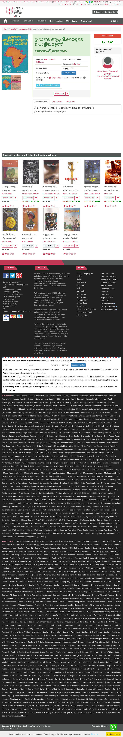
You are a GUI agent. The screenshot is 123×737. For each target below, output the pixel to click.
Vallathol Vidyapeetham (67, 527)
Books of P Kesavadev (96, 615)
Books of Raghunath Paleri (67, 599)
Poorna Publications (70, 194)
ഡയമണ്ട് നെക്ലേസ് (31, 234)
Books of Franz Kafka (111, 605)
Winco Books (77, 534)
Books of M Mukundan (103, 545)
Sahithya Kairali (29, 507)
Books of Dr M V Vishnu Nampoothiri (26, 632)
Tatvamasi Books (88, 520)
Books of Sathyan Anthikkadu (40, 676)
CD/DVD (47, 416)
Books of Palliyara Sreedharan (87, 541)
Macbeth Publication (74, 466)
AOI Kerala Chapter (19, 396)
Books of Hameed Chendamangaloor (83, 662)
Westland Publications (62, 534)
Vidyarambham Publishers (23, 530)
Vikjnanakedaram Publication (65, 530)
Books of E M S (8, 609)
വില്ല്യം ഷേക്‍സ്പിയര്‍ (10, 238)
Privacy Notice (106, 286)
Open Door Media (38, 487)
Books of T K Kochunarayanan (68, 709)
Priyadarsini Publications (22, 500)
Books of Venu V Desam (74, 642)
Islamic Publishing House (23, 450)
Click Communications (17, 419)
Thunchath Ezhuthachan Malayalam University (52, 523)
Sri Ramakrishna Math (39, 517)
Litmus (4, 466)
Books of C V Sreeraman (81, 703)
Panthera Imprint (80, 490)
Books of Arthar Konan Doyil (24, 679)
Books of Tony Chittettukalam (98, 642)
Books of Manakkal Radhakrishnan (106, 706)
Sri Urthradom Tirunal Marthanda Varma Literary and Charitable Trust (77, 517)
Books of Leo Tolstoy (55, 562)
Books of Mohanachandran (22, 605)
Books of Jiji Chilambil (46, 666)
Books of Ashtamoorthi (11, 635)
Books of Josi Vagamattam (44, 575)
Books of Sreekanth (112, 632)
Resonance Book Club (111, 503)
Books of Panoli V (86, 599)
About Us (104, 292)
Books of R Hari (105, 662)
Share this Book (69, 73)
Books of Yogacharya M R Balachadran (64, 693)
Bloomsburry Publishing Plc (46, 409)
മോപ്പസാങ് (27, 238)
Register (109, 4)
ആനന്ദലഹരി (110, 187)
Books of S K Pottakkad (82, 545)
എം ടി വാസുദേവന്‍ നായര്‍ (33, 191)
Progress (51, 500)
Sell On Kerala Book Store (87, 309)
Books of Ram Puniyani (80, 706)
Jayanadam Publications (64, 450)
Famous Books (15, 433)
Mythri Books (110, 476)
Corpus (70, 419)
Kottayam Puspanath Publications (106, 460)
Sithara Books (7, 513)
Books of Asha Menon (96, 602)
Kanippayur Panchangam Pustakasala (16, 456)
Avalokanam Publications (96, 403)
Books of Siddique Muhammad (57, 646)
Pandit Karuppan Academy (61, 490)
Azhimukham (18, 406)
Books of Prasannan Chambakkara (65, 669)
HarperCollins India (104, 440)
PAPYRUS (113, 490)
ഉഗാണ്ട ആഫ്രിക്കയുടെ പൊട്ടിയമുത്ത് (58, 42)
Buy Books (72, 21)
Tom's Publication (79, 523)
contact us (13, 380)
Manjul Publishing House (12, 473)
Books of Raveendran (17, 585)
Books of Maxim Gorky (110, 652)
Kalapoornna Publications (75, 453)
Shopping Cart (81, 4)
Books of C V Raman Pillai (36, 693)
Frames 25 (76, 433)
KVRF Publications (29, 463)
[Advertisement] (61, 131)
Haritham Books (80, 440)
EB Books (48, 429)
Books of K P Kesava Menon (24, 568)
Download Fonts (107, 304)
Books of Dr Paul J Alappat (28, 629)
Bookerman (43, 413)
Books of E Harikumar (60, 706)
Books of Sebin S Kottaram (99, 646)
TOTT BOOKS (93, 523)
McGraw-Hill (70, 476)
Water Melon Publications (41, 534)
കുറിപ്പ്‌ (13, 29)
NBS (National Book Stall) (56, 480)
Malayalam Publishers (40, 470)
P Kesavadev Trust (94, 487)
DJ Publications (78, 426)
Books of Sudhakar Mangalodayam (74, 565)
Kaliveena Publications (95, 453)
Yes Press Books (9, 537)
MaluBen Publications (59, 470)
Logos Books (47, 466)
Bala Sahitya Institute (33, 406)
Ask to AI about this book (47, 85)
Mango (118, 470)
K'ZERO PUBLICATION (42, 453)
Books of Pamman (67, 555)
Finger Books (28, 433)
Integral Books (74, 446)
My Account (87, 21)
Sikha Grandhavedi (94, 510)
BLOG (115, 21)
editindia (57, 429)
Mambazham (75, 470)
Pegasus (34, 493)
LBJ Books (69, 463)
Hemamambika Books (17, 443)
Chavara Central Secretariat (90, 416)
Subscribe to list (78, 365)
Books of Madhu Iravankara (58, 703)
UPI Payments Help (108, 310)
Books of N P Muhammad (33, 635)
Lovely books (59, 466)
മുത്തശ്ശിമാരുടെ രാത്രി (94, 187)
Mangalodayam (107, 470)
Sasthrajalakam (24, 510)
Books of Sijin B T (112, 689)
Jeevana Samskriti (82, 450)
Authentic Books (78, 403)
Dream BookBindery (21, 429)
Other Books (80, 487)
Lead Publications (82, 463)
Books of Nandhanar (111, 635)
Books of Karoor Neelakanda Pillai (59, 635)
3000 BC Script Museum (38, 396)
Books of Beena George (68, 679)
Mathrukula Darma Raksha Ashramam (18, 476)
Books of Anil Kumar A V (66, 575)
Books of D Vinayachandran (95, 649)
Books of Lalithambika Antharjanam (61, 699)
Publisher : (45, 61)
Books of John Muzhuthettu (13, 706)
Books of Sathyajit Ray (20, 652)
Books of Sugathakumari (20, 686)
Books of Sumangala (29, 588)
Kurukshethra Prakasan (11, 463)
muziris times (97, 476)
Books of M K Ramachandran (68, 652)
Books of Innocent (95, 689)
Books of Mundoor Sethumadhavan (29, 696)
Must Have (54, 541)
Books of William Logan (11, 672)
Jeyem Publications (98, 450)
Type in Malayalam (108, 307)
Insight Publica (61, 446)
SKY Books (36, 513)
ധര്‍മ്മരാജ (68, 187)
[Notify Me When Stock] (36, 246)
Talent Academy (73, 520)
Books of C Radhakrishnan (72, 548)
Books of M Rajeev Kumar (65, 713)
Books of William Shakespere (25, 615)
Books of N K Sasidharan (47, 612)
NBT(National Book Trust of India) (81, 480)
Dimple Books (7, 426)
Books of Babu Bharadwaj (71, 649)
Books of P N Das (25, 602)
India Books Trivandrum (95, 443)
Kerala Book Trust (85, 456)
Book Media (116, 409)
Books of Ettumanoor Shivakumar (85, 552)
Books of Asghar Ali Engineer (65, 676)
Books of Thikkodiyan (44, 713)
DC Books (14, 423)
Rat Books (28, 503)
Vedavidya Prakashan (107, 527)
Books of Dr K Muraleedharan (108, 713)
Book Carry (105, 409)
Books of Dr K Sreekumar (62, 558)
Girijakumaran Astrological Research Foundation (27, 436)
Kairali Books (58, 453)
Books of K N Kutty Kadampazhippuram (44, 642)
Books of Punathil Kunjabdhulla (47, 548)
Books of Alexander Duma (52, 629)
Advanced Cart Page (109, 277)
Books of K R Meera (66, 578)
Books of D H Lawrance (56, 662)
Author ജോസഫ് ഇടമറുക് (103, 51)
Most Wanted (42, 541)
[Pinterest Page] (19, 278)
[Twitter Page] (13, 278)
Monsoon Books (83, 476)
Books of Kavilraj (42, 669)
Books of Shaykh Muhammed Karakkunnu (61, 696)
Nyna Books (8, 487)
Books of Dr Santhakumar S (76, 639)
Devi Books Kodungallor (82, 423)
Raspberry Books (15, 503)
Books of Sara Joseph (111, 572)
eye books (106, 429)
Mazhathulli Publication (55, 476)
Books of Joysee (93, 562)
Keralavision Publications (69, 460)
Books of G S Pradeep (90, 669)
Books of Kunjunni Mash (13, 699)
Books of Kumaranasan (40, 558)
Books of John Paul (18, 622)
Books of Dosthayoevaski (64, 622)
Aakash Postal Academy (59, 396)
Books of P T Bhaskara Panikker (91, 676)
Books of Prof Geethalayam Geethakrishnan (44, 656)
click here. (92, 380)
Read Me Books (40, 503)
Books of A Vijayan (104, 619)
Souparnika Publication (84, 513)
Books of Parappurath (61, 595)
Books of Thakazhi (25, 548)
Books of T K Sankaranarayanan (107, 703)
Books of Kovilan (97, 565)
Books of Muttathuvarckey (97, 612)
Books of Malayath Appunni (103, 595)
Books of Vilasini (113, 592)
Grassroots (85, 436)
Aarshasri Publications (79, 396)
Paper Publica (94, 490)
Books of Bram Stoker (52, 632)
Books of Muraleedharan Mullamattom (40, 578)
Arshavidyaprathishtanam (12, 403)
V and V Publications (48, 527)
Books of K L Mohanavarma (37, 706)
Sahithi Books (15, 507)
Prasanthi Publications (86, 497)
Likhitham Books (97, 463)
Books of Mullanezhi (50, 649)
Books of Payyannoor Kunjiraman (37, 595)
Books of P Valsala (50, 555)
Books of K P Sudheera (87, 699)
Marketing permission (62, 365)
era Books (81, 429)
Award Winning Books (25, 541)
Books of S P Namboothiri (53, 672)
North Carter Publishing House (87, 483)
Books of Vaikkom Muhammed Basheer (55, 545)
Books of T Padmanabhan (47, 592)
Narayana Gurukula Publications (31, 480)
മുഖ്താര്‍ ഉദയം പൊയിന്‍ (53, 238)
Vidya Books (6, 530)
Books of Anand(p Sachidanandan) (90, 578)
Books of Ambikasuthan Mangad (15, 716)
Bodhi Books (94, 409)
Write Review (57, 102)
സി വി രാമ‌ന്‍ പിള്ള (71, 191)
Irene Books (87, 446)
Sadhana (5, 507)
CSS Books (79, 419)
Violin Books (83, 530)
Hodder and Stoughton (50, 443)
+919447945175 (98, 2)
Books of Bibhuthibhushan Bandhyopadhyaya (55, 582)
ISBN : (72, 60)
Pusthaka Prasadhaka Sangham (69, 500)
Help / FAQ (105, 301)
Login (118, 4)
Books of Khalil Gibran (111, 552)
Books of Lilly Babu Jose (35, 699)
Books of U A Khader (46, 568)
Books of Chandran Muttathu (13, 689)
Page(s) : (68, 69)
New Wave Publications (18, 483)
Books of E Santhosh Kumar (40, 622)
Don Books (103, 426)
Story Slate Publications (11, 520)
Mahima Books (90, 466)
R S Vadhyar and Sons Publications (96, 500)
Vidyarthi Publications (43, 530)
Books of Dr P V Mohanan (109, 622)
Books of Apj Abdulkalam (101, 585)
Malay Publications (105, 466)
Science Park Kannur (56, 510)
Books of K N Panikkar (27, 666)
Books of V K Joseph (104, 656)
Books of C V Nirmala (90, 652)
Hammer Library (46, 440)
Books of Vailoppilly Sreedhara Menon (16, 575)
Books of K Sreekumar (24, 669)
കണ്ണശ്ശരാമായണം (71, 234)
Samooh (86, 507)
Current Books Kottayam (95, 419)
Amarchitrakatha (78, 399)
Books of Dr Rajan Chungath (46, 605)
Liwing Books (34, 466)
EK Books (66, 429)
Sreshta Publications (21, 517)
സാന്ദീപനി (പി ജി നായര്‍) (73, 238)
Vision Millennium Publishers (101, 530)
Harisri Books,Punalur (63, 440)
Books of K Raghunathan (38, 625)
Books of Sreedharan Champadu (95, 693)
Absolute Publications (98, 396)
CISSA (4, 419)
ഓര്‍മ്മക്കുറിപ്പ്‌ (25, 29)
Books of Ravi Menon (85, 588)
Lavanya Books (57, 463)
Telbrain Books (103, 520)
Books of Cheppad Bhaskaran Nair (31, 662)
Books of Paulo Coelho (86, 622)
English (60, 4)
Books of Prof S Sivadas (19, 558)
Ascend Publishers (31, 403)
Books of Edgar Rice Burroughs (14, 625)
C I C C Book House (102, 413)
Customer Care (89, 2)
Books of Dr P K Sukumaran (22, 572)
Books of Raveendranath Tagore (29, 552)
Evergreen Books (93, 429)
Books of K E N (87, 686)
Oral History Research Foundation (59, 487)
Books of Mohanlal (77, 615)
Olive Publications (49, 241)
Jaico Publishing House (44, 450)
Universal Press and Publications (25, 527)
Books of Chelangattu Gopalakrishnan (79, 656)
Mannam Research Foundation (53, 473)
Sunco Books (27, 520)
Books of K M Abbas (61, 659)
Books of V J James (79, 646)
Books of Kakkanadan (62, 585)
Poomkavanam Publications (13, 497)
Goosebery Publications (57, 436)
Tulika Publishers (106, 523)
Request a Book (58, 2)
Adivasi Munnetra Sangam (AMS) (47, 399)
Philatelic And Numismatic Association (98, 493)
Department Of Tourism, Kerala (58, 423)
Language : (71, 64)
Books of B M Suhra (47, 599)
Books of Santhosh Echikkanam (21, 713)
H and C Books (7, 194)
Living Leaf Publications (18, 466)
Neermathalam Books (106, 480)
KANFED (109, 453)
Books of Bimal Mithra (110, 669)
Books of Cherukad (73, 629)
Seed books (70, 510)
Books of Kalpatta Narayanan (92, 682)
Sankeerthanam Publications (103, 507)
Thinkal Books (14, 523)
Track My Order (83, 300)
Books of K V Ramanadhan (34, 703)
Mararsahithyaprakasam (92, 473)
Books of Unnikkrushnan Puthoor (72, 612)
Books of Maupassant (32, 672)
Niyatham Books (66, 483)
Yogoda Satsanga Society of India (31, 537)
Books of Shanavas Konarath (31, 646)
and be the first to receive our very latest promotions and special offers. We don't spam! (57, 361)
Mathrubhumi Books (112, 473)
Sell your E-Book (83, 315)
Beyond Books (77, 406)
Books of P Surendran (86, 575)
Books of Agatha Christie (75, 562)
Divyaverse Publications (61, 426)
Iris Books (98, 446)
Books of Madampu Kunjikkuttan (72, 602)
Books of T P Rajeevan (11, 639)
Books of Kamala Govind (25, 612)
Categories (14, 21)
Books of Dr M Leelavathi (63, 619)
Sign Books (81, 510)
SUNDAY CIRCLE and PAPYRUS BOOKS (50, 520)
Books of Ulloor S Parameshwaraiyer (97, 666)
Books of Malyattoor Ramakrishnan (89, 592)
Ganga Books (97, 433)
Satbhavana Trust (39, 510)
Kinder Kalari (86, 460)
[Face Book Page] (6, 278)
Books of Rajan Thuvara (92, 629)
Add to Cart (59, 94)
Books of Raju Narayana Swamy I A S (104, 558)
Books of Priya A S (105, 625)
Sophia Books (68, 513)
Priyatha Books (40, 500)
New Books (41, 21)
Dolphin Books (91, 426)
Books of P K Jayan (87, 696)
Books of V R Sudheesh (45, 572)
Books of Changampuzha (24, 592)
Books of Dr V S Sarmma (85, 625)
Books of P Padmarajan (67, 572)
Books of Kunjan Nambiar (32, 639)
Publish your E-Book (84, 312)
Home (6, 29)
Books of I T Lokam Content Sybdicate (57, 588)
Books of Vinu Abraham (11, 703)
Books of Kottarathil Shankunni (56, 552)
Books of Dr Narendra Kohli (48, 609)
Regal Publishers (94, 503)
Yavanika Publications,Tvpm (109, 534)
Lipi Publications (112, 463)
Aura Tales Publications (60, 403)
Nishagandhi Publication (49, 483)
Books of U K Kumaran (81, 595)
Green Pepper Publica (112, 436)
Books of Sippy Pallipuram (95, 548)
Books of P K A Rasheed (12, 709)
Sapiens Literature (9, 510)
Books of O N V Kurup (10, 555)
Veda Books (92, 527)
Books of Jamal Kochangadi (70, 605)
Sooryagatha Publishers (51, 513)
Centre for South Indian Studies (64, 416)
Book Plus (7, 413)
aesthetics (66, 399)
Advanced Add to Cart (44, 2)
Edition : (41, 69)
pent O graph (76, 493)
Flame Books (50, 433)
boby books (82, 409)
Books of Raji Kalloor (54, 689)
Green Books (108, 194)
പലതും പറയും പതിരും (13, 187)
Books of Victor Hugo (71, 632)
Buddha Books (87, 413)
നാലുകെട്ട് (27, 187)
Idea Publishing (67, 443)
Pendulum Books (62, 493)
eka (73, 429)
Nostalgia (105, 483)
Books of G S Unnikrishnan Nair (109, 696)
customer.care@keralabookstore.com (18, 311)
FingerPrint (39, 433)
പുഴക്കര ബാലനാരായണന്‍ (54, 191)
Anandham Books (94, 399)
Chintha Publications (110, 416)
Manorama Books (74, 473)
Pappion (104, 490)
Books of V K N (106, 555)
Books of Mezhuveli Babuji (87, 555)
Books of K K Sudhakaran (67, 568)
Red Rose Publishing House (75, 503)
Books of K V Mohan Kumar (45, 602)
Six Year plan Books (22, 513)
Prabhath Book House (52, 497)
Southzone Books (102, 513)
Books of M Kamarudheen (22, 682)
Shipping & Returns (108, 283)
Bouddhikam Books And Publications (64, 413)
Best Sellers (28, 21)
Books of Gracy (41, 682)
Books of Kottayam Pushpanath (14, 562)
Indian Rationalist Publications (23, 446)
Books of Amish (73, 682)
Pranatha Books (69, 497)
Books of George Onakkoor (43, 652)
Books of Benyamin (37, 562)
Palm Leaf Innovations (40, 490)
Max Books (39, 476)
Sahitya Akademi (43, 507)
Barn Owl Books (50, 406)
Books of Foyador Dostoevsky (95, 709)
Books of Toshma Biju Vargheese (88, 635)
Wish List (69, 4)
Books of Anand (23, 659)
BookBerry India (31, 413)
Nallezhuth (13, 480)
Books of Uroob (81, 558)
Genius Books (110, 433)
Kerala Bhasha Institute (42, 456)
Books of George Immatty (109, 699)
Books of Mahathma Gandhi (69, 666)
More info (94, 734)
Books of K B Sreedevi (105, 575)
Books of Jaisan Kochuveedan (13, 656)
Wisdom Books (91, 534)
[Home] (5, 21)
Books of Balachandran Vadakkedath (39, 709)
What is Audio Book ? (109, 280)
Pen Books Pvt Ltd (46, 493)
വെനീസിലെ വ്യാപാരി (12, 234)
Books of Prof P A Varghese (40, 585)
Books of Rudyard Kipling (81, 659)
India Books (79, 443)
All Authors (6, 2)
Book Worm (18, 413)
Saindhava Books (74, 507)
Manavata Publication (90, 470)
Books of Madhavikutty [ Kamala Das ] (22, 545)
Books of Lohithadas (94, 672)
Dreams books (37, 429)
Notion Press (116, 483)
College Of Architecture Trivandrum (52, 419)
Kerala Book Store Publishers (65, 456)
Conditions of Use (108, 289)
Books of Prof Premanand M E (92, 679)
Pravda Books (102, 497)
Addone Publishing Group (23, 399)
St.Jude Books (111, 517)
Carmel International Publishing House (27, 416)
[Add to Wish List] (67, 94)
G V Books (86, 433)
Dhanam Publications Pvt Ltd (104, 423)
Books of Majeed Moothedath (62, 625)
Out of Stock (28, 246)
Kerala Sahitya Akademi (20, 460)
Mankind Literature (31, 473)
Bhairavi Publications (93, 406)
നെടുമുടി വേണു (9, 191)
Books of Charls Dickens (54, 639)
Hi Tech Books (33, 443)
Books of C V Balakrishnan (89, 572)
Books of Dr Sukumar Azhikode (22, 582)
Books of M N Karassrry (104, 599)
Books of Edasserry (57, 682)
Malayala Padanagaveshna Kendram (16, 470)
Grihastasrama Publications (14, 440)
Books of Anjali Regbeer (41, 686)
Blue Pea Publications (67, 409)
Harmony (91, 440)
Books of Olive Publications (73, 609)
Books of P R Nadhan (75, 672)
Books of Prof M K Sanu (27, 599)
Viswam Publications (21, 534)
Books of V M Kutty (36, 689)
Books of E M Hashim (92, 605)
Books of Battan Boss (49, 565)
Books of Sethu (66, 592)
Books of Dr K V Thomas (92, 632)
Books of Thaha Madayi (41, 659)
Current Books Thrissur (30, 194)
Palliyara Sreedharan (21, 490)
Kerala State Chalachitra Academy (44, 460)
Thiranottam (27, 523)
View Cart (80, 285)
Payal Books (24, 493)
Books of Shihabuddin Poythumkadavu (90, 582)
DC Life (23, 423)
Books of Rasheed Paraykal (13, 693)
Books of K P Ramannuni (85, 619)
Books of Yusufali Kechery (96, 609)
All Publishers (16, 2)
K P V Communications (22, 453)
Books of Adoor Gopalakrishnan (38, 619)
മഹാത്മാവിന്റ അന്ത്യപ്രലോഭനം (57, 187)
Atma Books (44, 403)
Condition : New (42, 73)
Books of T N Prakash (26, 609)
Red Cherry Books (56, 503)
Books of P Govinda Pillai (30, 649)
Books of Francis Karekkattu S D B (23, 565)
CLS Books (32, 419)
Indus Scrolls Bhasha (45, 446)
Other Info (70, 102)
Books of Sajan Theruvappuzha (102, 639)
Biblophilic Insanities (26, 409)
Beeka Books (64, 406)
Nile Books (33, 483)
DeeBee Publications (36, 423)
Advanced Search (29, 2)
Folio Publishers (64, 433)
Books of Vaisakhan (86, 713)
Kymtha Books (43, 463)
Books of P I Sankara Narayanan (66, 686)
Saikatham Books (59, 507)
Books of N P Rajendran (75, 689)
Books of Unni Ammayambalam (107, 686)
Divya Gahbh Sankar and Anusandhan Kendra (32, 426)
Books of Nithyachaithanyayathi (92, 568)
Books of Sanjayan (81, 585)
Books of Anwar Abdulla (47, 679)
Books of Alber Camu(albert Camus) (53, 615)
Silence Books (109, 510)
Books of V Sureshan (18, 676)
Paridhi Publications (9, 493)
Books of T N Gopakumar (12, 595)
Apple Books (108, 399)
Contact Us (70, 2)
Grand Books (74, 436)
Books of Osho (67, 541)
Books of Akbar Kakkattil (31, 555)
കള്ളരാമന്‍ (48, 234)
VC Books (82, 527)
